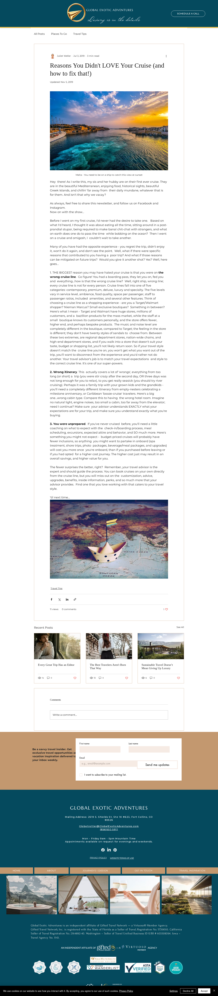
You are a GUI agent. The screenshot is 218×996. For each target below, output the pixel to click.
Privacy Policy (126, 990)
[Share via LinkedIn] (67, 599)
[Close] (214, 990)
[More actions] (166, 56)
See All (180, 627)
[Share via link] (74, 599)
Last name (133, 743)
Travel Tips (79, 33)
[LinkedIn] (109, 850)
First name (84, 743)
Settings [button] (173, 990)
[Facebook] (103, 850)
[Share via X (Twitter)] (59, 599)
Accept (204, 990)
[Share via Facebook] (51, 599)
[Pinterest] (115, 850)
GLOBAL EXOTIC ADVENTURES (109, 10)
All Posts (39, 33)
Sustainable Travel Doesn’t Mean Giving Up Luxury (157, 666)
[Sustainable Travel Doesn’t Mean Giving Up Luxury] (161, 646)
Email (82, 757)
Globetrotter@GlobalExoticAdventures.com (109, 826)
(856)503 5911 (109, 829)
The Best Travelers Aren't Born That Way (108, 666)
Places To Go (59, 33)
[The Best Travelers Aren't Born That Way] (109, 646)
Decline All (188, 990)
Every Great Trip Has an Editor (56, 664)
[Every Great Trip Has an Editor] (57, 646)
